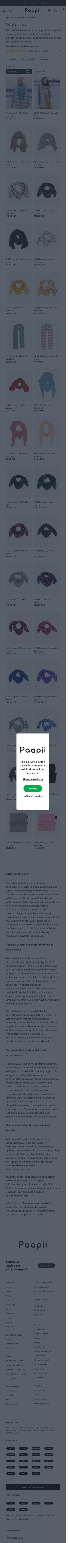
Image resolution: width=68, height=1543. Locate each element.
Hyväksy (33, 788)
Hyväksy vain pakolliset (33, 796)
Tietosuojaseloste (33, 779)
